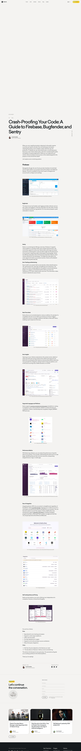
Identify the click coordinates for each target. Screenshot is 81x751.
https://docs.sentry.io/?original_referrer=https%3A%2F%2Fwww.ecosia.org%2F (41, 549)
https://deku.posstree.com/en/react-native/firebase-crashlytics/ (42, 196)
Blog (12, 117)
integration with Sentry (38, 512)
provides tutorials (36, 507)
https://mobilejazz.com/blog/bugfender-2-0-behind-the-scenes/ (42, 237)
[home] (4, 2)
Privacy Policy (53, 697)
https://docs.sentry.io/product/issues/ (42, 305)
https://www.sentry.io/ (41, 587)
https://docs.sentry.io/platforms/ (42, 443)
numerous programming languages (38, 406)
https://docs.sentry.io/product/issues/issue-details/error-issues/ (42, 396)
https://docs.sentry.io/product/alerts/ (41, 347)
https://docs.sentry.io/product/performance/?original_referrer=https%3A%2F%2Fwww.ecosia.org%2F (42, 496)
